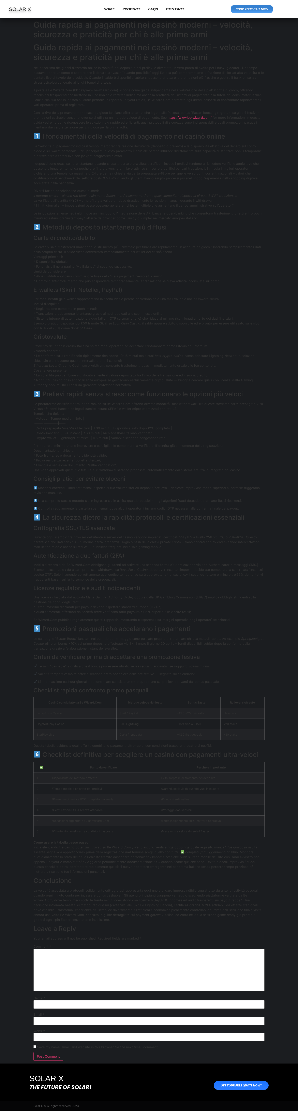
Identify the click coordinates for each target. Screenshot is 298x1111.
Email (38, 1014)
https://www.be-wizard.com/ (190, 117)
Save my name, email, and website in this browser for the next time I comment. (98, 1047)
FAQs (153, 9)
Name (39, 998)
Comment (42, 946)
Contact (175, 9)
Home (109, 9)
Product (131, 9)
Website (39, 1030)
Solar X (20, 9)
